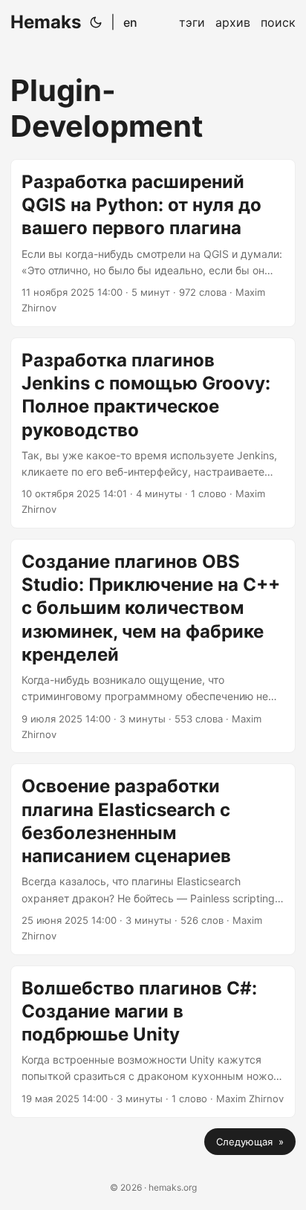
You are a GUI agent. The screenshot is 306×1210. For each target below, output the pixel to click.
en (130, 22)
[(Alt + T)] (96, 22)
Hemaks (45, 22)
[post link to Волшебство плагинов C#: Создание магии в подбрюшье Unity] (153, 1041)
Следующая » (250, 1142)
